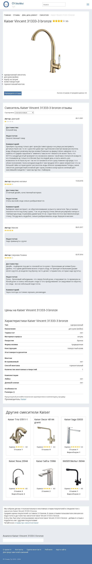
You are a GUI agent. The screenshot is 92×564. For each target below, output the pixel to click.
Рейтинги (48, 549)
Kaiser (23, 399)
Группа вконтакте (34, 549)
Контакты (19, 549)
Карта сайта (61, 549)
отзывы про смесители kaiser (26, 523)
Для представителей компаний (15, 552)
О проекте (7, 549)
